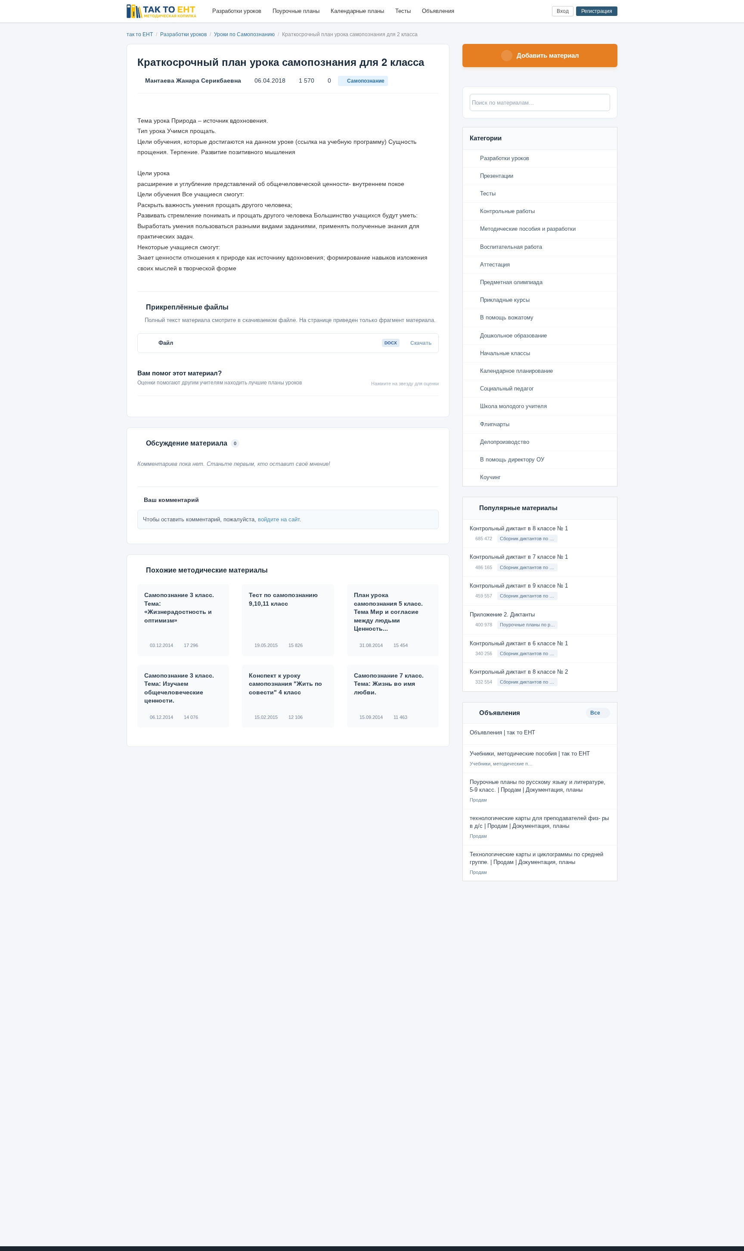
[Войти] (542, 11)
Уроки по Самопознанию (245, 34)
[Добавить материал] (513, 11)
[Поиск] (527, 11)
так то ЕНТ (140, 34)
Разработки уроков (236, 11)
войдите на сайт (279, 519)
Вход (563, 11)
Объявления (438, 11)
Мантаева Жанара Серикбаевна (193, 80)
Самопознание (365, 81)
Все (595, 713)
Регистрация (596, 11)
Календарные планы (357, 11)
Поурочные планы (296, 11)
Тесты (403, 11)
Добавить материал (548, 55)
